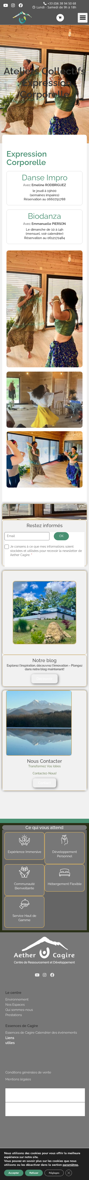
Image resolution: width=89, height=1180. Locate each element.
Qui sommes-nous (19, 1010)
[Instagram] (13, 5)
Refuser (33, 1173)
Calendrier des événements (56, 1033)
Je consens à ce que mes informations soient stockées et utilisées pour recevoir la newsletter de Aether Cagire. (46, 551)
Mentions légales (18, 1079)
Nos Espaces (15, 1005)
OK (61, 536)
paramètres (70, 1165)
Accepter (13, 1173)
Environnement (17, 999)
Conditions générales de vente (28, 1072)
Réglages (54, 1173)
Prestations (13, 1015)
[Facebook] (21, 5)
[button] (82, 18)
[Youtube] (5, 5)
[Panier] (60, 18)
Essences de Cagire (20, 1033)
